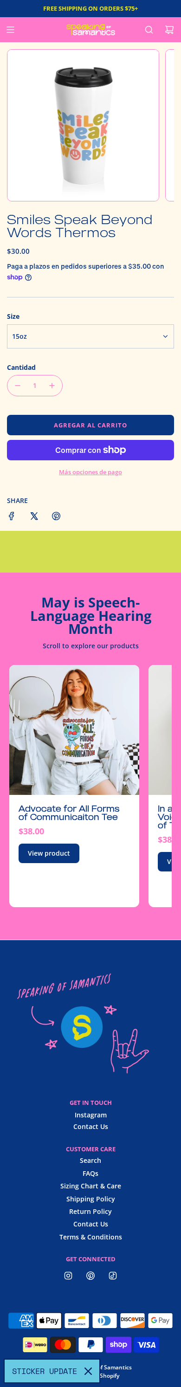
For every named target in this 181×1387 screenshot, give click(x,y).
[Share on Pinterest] (56, 517)
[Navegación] (10, 29)
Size (13, 316)
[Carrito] (169, 29)
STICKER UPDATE (44, 1371)
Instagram (91, 1114)
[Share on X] (34, 517)
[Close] (88, 1371)
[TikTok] (113, 1275)
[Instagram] (68, 1275)
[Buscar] (149, 29)
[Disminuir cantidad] (17, 385)
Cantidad (21, 367)
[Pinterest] (90, 1275)
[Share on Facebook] (11, 517)
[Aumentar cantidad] (52, 385)
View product (49, 853)
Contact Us (90, 1126)
